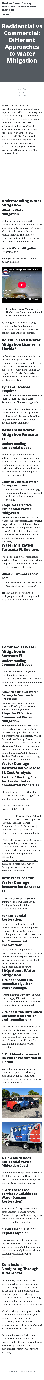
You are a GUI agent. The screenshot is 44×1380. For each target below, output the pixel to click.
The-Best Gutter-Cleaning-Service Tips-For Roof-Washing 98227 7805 (19, 7)
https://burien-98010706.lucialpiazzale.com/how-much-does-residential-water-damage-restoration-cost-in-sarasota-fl (20, 863)
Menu (5, 14)
